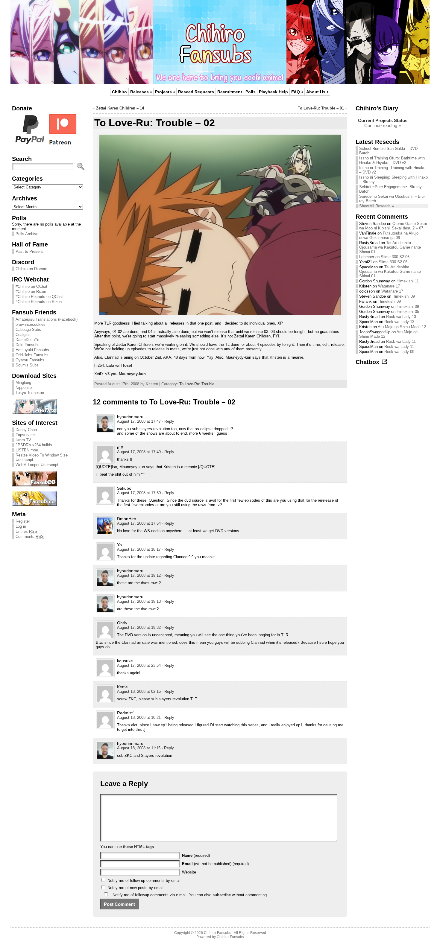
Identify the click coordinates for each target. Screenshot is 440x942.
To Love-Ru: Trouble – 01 (321, 108)
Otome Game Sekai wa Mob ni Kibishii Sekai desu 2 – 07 (393, 225)
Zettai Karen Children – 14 (120, 108)
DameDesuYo (27, 339)
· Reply (168, 421)
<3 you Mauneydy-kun (125, 374)
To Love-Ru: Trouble (196, 384)
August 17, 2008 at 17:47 (139, 421)
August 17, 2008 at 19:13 (139, 601)
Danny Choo (26, 429)
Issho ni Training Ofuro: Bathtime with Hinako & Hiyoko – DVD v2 (392, 160)
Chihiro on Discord (31, 269)
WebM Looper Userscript (37, 464)
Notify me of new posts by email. (136, 887)
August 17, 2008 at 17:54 (139, 523)
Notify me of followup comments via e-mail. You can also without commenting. (189, 895)
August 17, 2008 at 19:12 (139, 575)
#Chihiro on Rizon (31, 291)
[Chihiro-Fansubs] (220, 42)
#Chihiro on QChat (31, 286)
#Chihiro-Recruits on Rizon (39, 301)
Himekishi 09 (403, 296)
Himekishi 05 (408, 311)
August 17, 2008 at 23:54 (139, 665)
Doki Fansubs (28, 345)
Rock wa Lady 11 (401, 341)
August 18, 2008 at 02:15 (139, 691)
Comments (30, 536)
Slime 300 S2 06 (395, 257)
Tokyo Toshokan (30, 392)
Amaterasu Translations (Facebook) (47, 319)
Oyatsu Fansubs (30, 360)
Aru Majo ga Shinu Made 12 (402, 327)
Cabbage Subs (28, 329)
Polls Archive (27, 234)
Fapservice (25, 435)
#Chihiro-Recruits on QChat (39, 296)
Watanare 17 (389, 286)
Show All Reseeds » (376, 206)
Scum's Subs (27, 365)
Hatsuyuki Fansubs (32, 350)
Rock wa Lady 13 (401, 316)
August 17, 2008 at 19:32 (139, 627)
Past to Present (29, 251)
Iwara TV (23, 440)
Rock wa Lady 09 (399, 351)
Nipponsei (24, 387)
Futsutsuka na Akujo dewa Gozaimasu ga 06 (388, 235)
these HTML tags (138, 846)
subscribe (222, 895)
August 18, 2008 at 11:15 (138, 748)
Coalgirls (23, 334)
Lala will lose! (119, 365)
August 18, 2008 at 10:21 (139, 717)
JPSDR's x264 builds (34, 445)
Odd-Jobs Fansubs (32, 355)
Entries (26, 531)
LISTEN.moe (27, 450)
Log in (21, 526)
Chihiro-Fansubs (217, 933)
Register (23, 521)
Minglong (23, 382)
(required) (196, 855)
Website (189, 872)
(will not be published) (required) (215, 864)
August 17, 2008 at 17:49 (139, 452)
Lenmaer (366, 257)
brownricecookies (30, 324)
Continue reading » (382, 125)
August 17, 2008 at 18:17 (139, 549)
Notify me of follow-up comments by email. (144, 880)
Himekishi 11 (408, 281)
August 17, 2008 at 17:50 (139, 493)
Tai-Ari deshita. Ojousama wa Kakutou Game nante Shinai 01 (390, 247)
